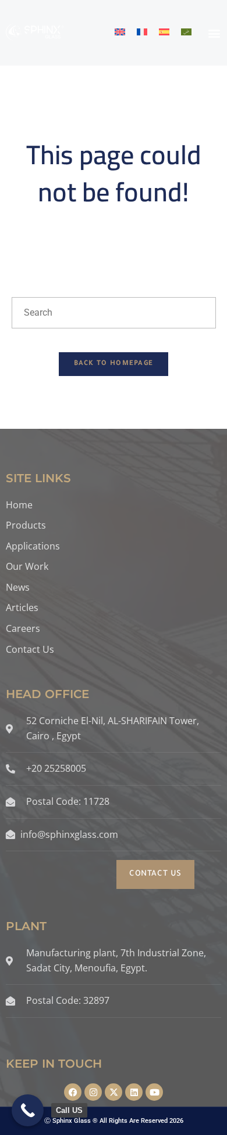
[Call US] (28, 1110)
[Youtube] (154, 1092)
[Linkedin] (134, 1092)
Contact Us (30, 649)
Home (19, 504)
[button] (214, 32)
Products (26, 525)
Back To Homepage (114, 364)
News (18, 587)
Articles (22, 607)
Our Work (27, 566)
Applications (33, 546)
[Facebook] (72, 1092)
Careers (23, 628)
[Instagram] (93, 1092)
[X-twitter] (113, 1092)
